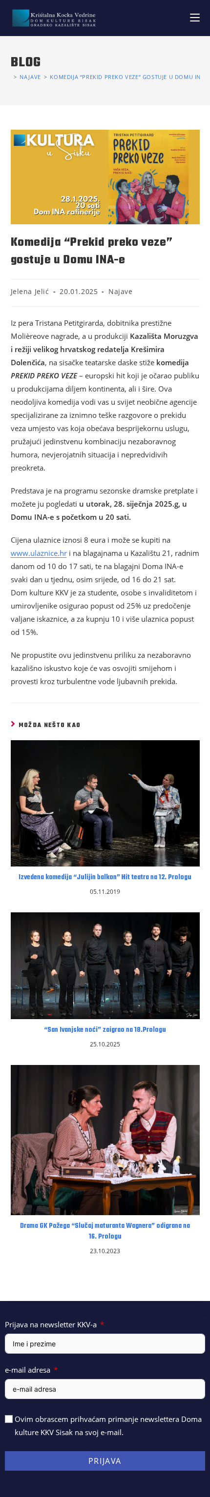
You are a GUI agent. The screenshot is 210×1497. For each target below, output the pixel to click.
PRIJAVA (105, 1461)
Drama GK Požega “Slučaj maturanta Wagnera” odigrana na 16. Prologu (105, 1231)
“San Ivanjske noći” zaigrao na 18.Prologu (105, 1030)
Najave (120, 291)
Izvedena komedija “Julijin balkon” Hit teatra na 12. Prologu (105, 877)
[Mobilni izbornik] (195, 17)
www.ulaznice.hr (39, 553)
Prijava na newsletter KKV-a (51, 1324)
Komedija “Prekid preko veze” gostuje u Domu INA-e (130, 76)
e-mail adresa (27, 1370)
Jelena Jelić (30, 291)
